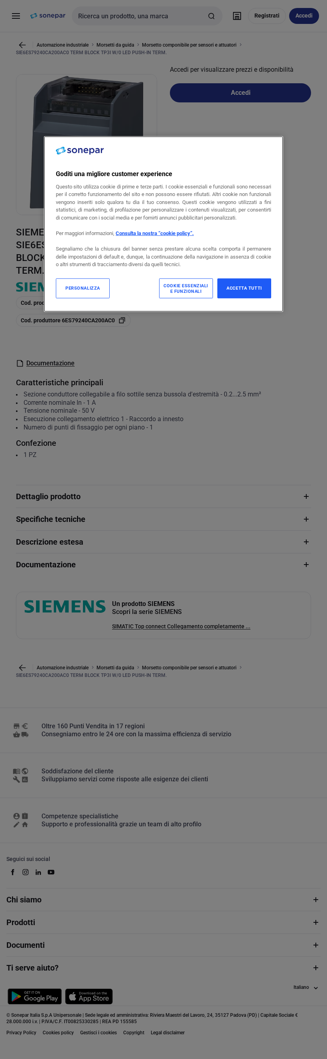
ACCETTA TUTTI (244, 287)
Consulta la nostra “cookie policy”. (155, 233)
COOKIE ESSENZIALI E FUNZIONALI (186, 288)
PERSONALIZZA (82, 287)
